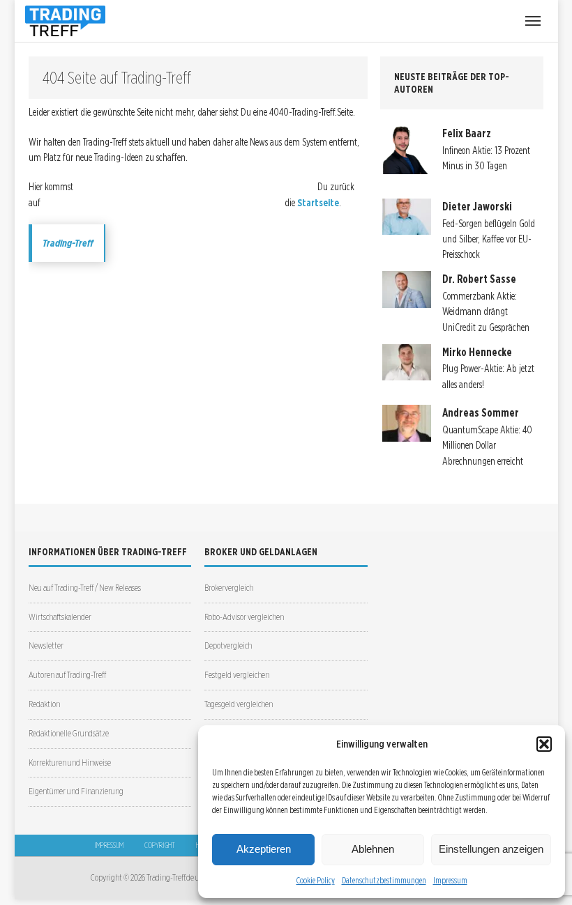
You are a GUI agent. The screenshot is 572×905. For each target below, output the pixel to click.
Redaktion (44, 704)
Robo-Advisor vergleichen (244, 617)
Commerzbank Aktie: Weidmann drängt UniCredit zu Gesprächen (485, 312)
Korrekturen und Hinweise (70, 762)
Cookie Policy (315, 880)
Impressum (450, 880)
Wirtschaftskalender (60, 617)
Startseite (318, 202)
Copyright (159, 845)
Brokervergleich (228, 587)
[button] (544, 744)
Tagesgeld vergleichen (238, 704)
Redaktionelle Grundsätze (69, 733)
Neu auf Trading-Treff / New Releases (85, 587)
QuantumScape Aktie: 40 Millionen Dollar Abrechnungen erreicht (487, 445)
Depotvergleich (228, 645)
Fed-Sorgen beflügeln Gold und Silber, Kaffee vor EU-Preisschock (488, 239)
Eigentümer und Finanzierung (76, 791)
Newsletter (46, 645)
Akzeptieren (263, 849)
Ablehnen (373, 849)
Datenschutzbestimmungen (384, 880)
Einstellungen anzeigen (491, 849)
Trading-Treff (68, 243)
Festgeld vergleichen (236, 675)
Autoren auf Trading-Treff (67, 675)
